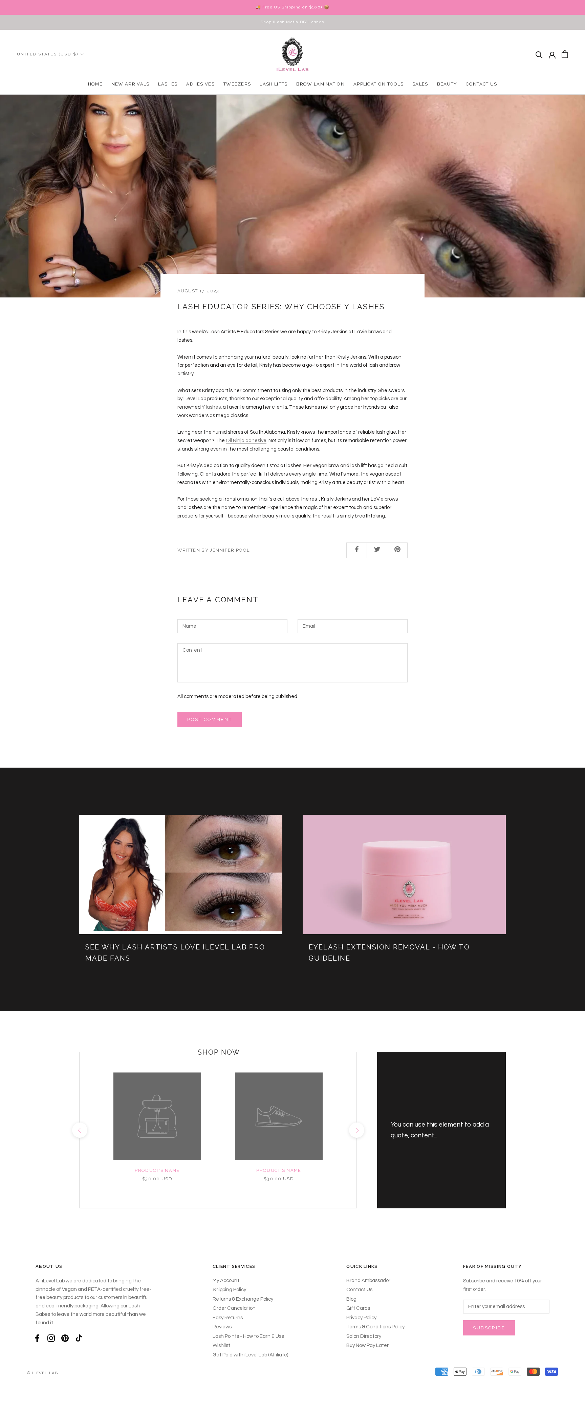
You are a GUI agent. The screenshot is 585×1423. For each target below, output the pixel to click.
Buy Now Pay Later (367, 1345)
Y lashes (211, 407)
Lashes (167, 84)
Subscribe (489, 1327)
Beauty (447, 84)
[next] (356, 1130)
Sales (420, 84)
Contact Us (481, 84)
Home (95, 84)
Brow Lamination (320, 84)
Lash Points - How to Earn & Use (248, 1336)
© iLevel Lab (42, 1373)
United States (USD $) (47, 54)
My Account (226, 1280)
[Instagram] (51, 1338)
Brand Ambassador (368, 1280)
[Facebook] (37, 1338)
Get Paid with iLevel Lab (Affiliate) (250, 1354)
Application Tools (378, 84)
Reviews (222, 1326)
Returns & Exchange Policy (243, 1299)
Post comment (209, 719)
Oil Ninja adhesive (246, 440)
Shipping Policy (229, 1289)
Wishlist (221, 1345)
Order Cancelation (234, 1308)
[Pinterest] (65, 1338)
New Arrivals (130, 84)
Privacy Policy (361, 1317)
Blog (351, 1299)
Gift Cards (358, 1308)
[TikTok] (79, 1338)
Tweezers (237, 84)
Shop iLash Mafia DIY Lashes (292, 22)
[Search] (539, 54)
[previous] (79, 1130)
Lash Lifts (273, 84)
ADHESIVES (200, 84)
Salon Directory (363, 1336)
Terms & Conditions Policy (375, 1326)
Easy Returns (228, 1317)
